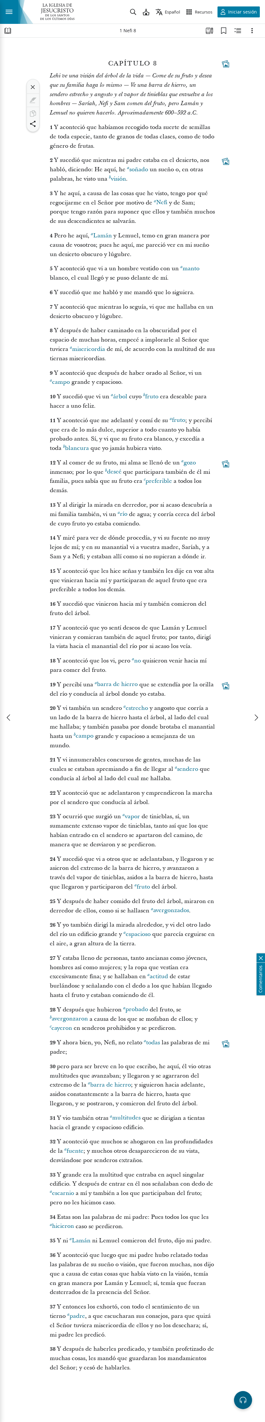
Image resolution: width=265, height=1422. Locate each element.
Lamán (102, 236)
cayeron (61, 1028)
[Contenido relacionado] (237, 31)
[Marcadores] (223, 31)
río (123, 514)
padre (77, 1316)
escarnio (63, 1193)
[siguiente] (255, 717)
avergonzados (171, 911)
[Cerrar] (33, 87)
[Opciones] (252, 31)
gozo (190, 463)
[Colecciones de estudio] (209, 31)
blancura (77, 448)
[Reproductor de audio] (243, 1400)
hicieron (63, 1226)
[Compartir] (33, 124)
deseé (114, 472)
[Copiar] (33, 113)
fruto (151, 397)
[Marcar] (33, 100)
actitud (159, 976)
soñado (138, 169)
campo (61, 382)
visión (118, 179)
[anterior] (9, 717)
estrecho (137, 708)
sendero (187, 769)
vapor (132, 816)
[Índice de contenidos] (8, 30)
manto (191, 268)
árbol (120, 397)
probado (136, 1010)
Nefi (161, 203)
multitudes (126, 1118)
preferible (158, 481)
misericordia (88, 349)
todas (153, 1043)
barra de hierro (117, 685)
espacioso (138, 934)
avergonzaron (70, 1019)
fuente (75, 1151)
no (137, 661)
